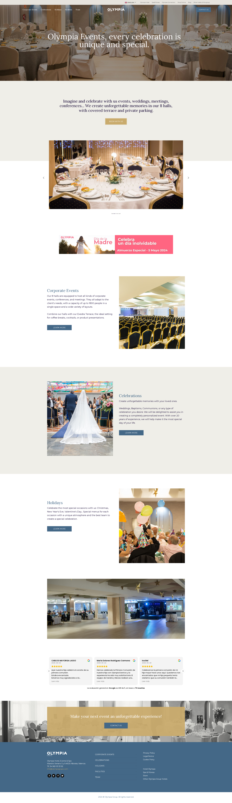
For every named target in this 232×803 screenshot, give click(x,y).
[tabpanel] (116, 176)
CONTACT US (203, 9)
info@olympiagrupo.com (57, 769)
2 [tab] (114, 214)
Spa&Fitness (156, 2)
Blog (189, 2)
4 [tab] (118, 214)
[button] (183, 671)
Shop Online (182, 2)
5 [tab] (120, 214)
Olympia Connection (168, 2)
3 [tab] (116, 214)
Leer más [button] (55, 681)
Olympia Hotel (144, 2)
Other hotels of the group (202, 2)
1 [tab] (112, 214)
